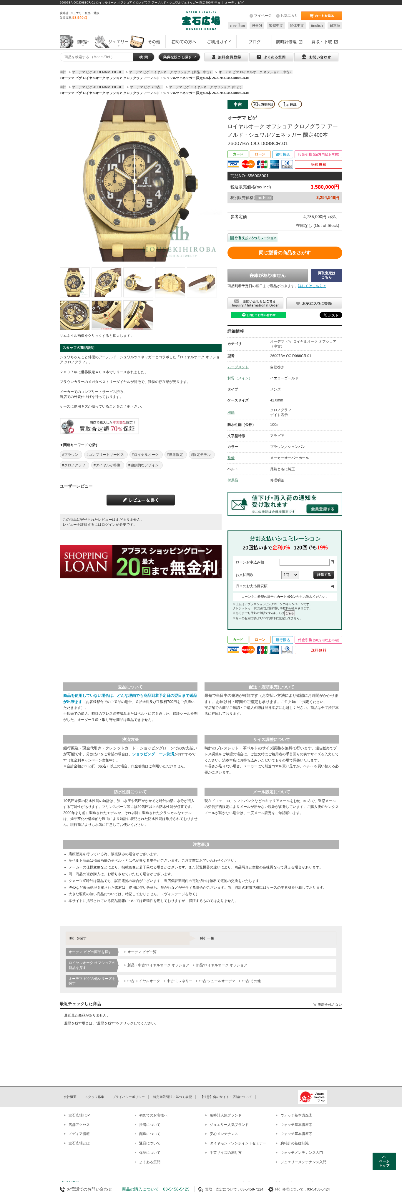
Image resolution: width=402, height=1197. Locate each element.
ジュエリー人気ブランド (229, 1125)
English (317, 26)
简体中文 (297, 26)
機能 (231, 413)
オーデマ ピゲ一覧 (142, 952)
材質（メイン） (239, 378)
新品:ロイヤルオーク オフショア (221, 965)
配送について (149, 1134)
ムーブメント (238, 367)
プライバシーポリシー (128, 1097)
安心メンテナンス (224, 1134)
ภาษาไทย (237, 26)
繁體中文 (276, 26)
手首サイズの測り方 (226, 1153)
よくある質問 (149, 1162)
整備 (231, 458)
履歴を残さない (330, 1004)
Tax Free (263, 197)
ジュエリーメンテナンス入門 (303, 1162)
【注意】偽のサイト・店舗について (226, 1097)
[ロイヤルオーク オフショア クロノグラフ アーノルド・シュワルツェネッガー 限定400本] (74, 282)
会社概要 (70, 1097)
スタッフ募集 (94, 1097)
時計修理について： (291, 1189)
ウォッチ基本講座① (296, 1115)
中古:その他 (251, 981)
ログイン (109, 525)
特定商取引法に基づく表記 (172, 1097)
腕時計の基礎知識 (294, 1143)
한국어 (257, 26)
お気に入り (289, 16)
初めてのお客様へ (153, 1115)
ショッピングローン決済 (153, 754)
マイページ (263, 16)
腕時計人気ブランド (226, 1115)
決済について (149, 1125)
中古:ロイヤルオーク (143, 981)
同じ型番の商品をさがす (285, 252)
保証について (149, 1153)
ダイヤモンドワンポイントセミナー (238, 1143)
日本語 (335, 26)
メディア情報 (79, 1134)
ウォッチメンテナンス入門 (301, 1153)
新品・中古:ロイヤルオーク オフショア (158, 965)
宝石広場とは (79, 1143)
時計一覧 (207, 938)
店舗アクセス (79, 1125)
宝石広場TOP (79, 1115)
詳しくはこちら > (312, 286)
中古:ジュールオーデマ (217, 981)
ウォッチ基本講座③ (296, 1134)
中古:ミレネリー (179, 981)
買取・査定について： (222, 1189)
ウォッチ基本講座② (296, 1125)
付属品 (232, 480)
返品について (149, 1143)
